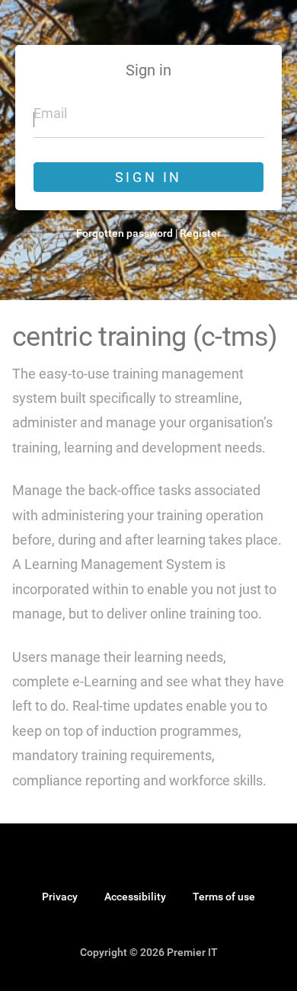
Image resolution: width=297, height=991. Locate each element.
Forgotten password (124, 233)
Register (200, 233)
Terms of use (224, 896)
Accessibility (135, 896)
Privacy (60, 896)
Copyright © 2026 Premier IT (149, 952)
